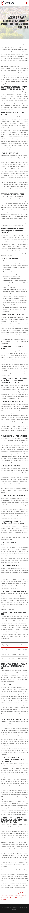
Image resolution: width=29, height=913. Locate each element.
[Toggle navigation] (26, 3)
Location (4, 41)
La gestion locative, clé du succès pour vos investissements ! (21, 895)
